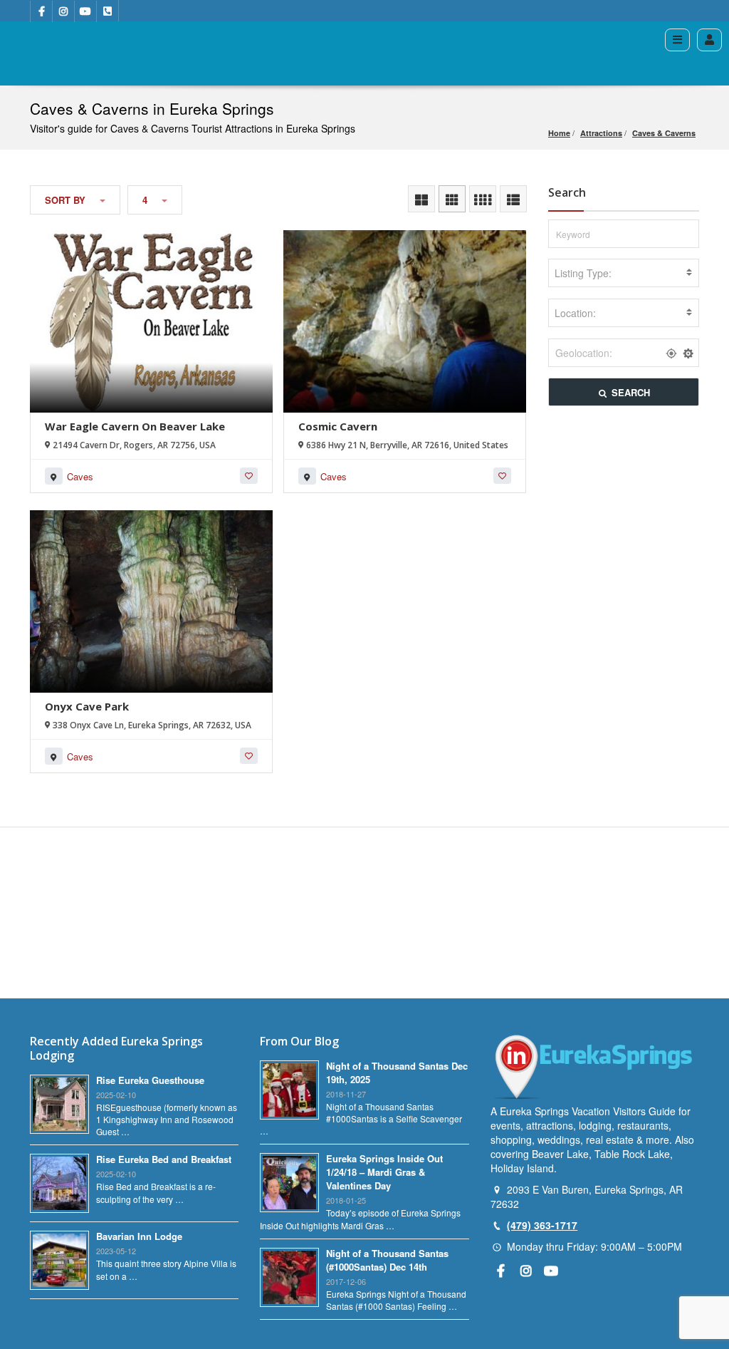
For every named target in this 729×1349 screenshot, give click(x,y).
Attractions (601, 133)
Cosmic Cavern (337, 426)
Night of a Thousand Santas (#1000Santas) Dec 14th (387, 1259)
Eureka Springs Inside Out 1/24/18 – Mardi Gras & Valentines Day (384, 1172)
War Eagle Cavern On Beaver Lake (135, 426)
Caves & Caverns (664, 133)
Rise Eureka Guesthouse (150, 1080)
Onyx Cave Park (87, 706)
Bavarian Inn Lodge (139, 1236)
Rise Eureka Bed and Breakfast (163, 1159)
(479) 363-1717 (542, 1225)
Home (559, 133)
